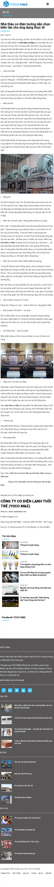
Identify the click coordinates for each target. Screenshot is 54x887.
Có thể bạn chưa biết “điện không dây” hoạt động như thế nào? (34, 599)
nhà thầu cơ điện (27, 43)
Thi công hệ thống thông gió (24, 853)
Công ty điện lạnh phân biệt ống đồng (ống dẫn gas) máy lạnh (33, 742)
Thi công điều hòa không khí (24, 830)
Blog (41, 873)
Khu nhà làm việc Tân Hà (23, 786)
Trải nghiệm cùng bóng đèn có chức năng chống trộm (35, 565)
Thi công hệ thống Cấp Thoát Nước (27, 818)
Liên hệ (48, 873)
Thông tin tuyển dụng (29, 545)
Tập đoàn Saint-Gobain (22, 797)
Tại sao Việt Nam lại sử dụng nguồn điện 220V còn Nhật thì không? (35, 574)
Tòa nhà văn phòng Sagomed (25, 762)
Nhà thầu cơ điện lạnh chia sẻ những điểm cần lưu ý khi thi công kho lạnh (33, 707)
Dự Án (33, 873)
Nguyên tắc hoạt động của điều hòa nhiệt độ (35, 589)
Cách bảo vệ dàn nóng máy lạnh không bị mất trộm (33, 718)
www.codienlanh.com (17, 512)
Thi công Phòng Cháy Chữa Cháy (26, 842)
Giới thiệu (16, 873)
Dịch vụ (26, 873)
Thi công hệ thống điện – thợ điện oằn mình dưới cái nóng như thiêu (33, 730)
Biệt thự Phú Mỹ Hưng (23, 774)
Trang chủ (5, 873)
